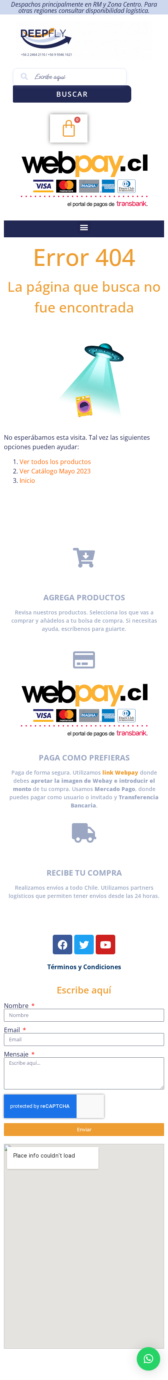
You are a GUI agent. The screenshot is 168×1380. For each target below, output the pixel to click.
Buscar (72, 94)
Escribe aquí (84, 989)
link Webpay (120, 772)
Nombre (17, 1005)
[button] (84, 226)
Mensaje (17, 1054)
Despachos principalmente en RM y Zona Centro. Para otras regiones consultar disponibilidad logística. (84, 7)
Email (12, 1030)
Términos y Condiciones (84, 967)
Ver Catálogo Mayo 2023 (55, 471)
